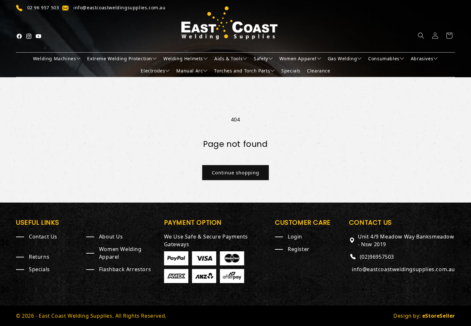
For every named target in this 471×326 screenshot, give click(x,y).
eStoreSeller (438, 315)
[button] (421, 36)
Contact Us (43, 236)
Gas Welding (342, 58)
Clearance (318, 71)
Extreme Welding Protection (119, 58)
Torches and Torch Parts (242, 71)
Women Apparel (298, 58)
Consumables (384, 58)
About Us (111, 236)
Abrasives (422, 58)
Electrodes (153, 71)
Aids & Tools (228, 58)
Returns (39, 256)
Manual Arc (189, 71)
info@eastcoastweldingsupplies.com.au (403, 269)
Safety (261, 58)
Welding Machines (54, 58)
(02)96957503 (377, 256)
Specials (291, 71)
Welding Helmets (183, 58)
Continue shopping (235, 172)
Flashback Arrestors (125, 269)
